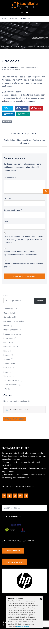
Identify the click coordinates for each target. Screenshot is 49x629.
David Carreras (11, 67)
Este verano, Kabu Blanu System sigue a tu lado (22, 453)
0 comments (17, 69)
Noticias (5, 69)
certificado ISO (13, 550)
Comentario (10, 177)
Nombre (8, 198)
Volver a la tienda (14, 419)
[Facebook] (4, 496)
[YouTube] (15, 496)
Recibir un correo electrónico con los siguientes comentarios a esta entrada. (20, 253)
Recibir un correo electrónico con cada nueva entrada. (23, 265)
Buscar (6, 295)
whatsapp (7, 122)
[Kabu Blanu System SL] (25, 5)
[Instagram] (20, 496)
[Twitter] (9, 496)
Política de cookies (22, 626)
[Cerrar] (41, 599)
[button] (27, 13)
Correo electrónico (13, 210)
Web (6, 221)
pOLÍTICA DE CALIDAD (14, 562)
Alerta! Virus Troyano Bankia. (25, 133)
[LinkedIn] (26, 496)
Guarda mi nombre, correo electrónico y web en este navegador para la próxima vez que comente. (23, 239)
